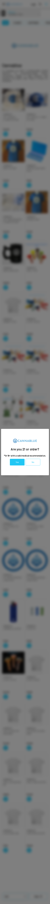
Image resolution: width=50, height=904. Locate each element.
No (33, 462)
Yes (17, 462)
